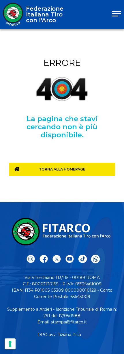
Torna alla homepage (62, 169)
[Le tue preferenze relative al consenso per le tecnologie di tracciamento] (10, 343)
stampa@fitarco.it (69, 322)
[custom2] (83, 259)
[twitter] (57, 259)
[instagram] (31, 259)
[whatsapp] (95, 259)
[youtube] (70, 259)
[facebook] (44, 259)
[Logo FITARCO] (13, 14)
